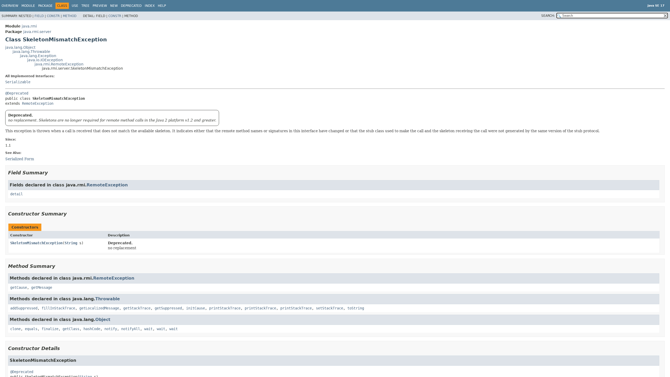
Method (69, 16)
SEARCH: (548, 16)
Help (162, 6)
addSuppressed (23, 308)
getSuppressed (168, 308)
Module (28, 6)
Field (39, 16)
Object (102, 319)
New (114, 6)
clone (15, 329)
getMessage (41, 287)
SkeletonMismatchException (36, 243)
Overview (10, 6)
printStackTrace (225, 308)
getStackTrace (136, 308)
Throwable (107, 298)
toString (355, 308)
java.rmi (29, 26)
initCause (195, 308)
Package (45, 6)
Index (150, 6)
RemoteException (37, 103)
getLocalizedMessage (99, 308)
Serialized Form (19, 159)
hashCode (91, 329)
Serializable (17, 82)
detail (16, 194)
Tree (85, 6)
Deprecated (131, 6)
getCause (18, 287)
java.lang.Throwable (31, 51)
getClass (71, 329)
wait (148, 329)
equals (31, 329)
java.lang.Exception (38, 56)
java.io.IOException (45, 60)
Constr (53, 16)
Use (75, 6)
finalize (50, 329)
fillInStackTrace (58, 308)
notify (110, 329)
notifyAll (130, 329)
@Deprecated (16, 93)
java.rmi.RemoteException (59, 64)
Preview (100, 6)
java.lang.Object (20, 47)
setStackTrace (329, 308)
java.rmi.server (37, 32)
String (71, 243)
